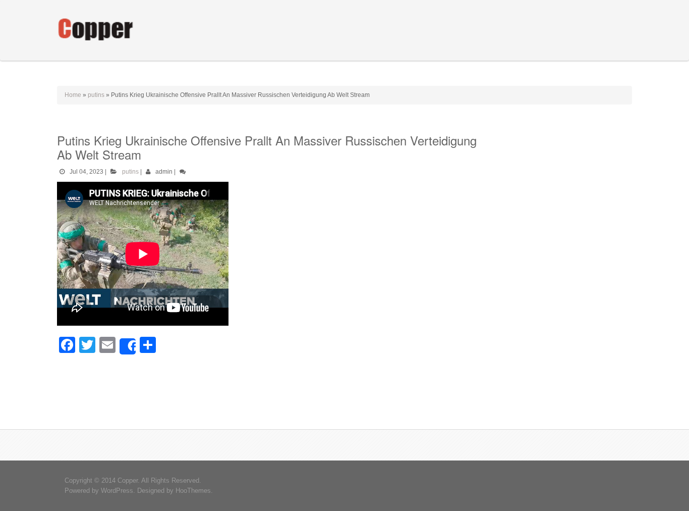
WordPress (117, 490)
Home (73, 94)
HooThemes (193, 490)
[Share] (128, 346)
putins (96, 94)
